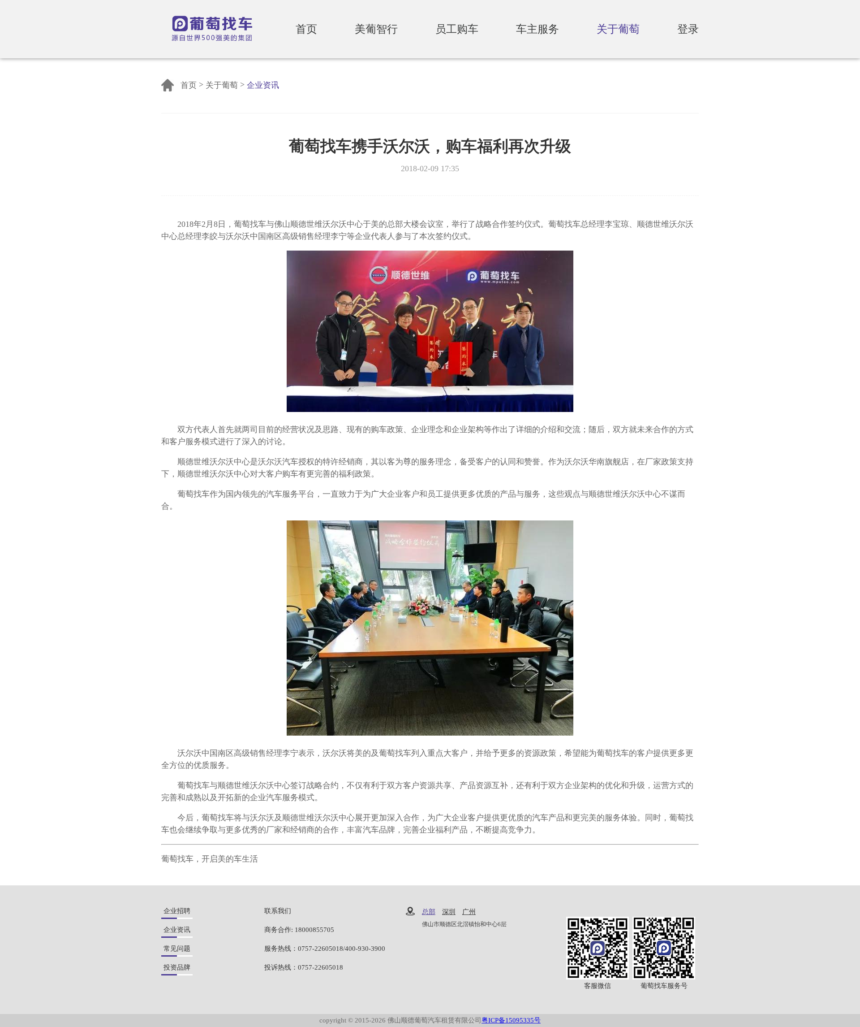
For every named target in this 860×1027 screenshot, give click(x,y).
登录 (688, 29)
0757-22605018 (320, 948)
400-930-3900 (365, 948)
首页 (306, 29)
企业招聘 (176, 910)
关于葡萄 (618, 29)
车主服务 (537, 29)
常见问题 (176, 948)
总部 (428, 912)
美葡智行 (376, 29)
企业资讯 (263, 85)
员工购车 (456, 29)
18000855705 (314, 929)
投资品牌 (176, 967)
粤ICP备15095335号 (511, 1020)
